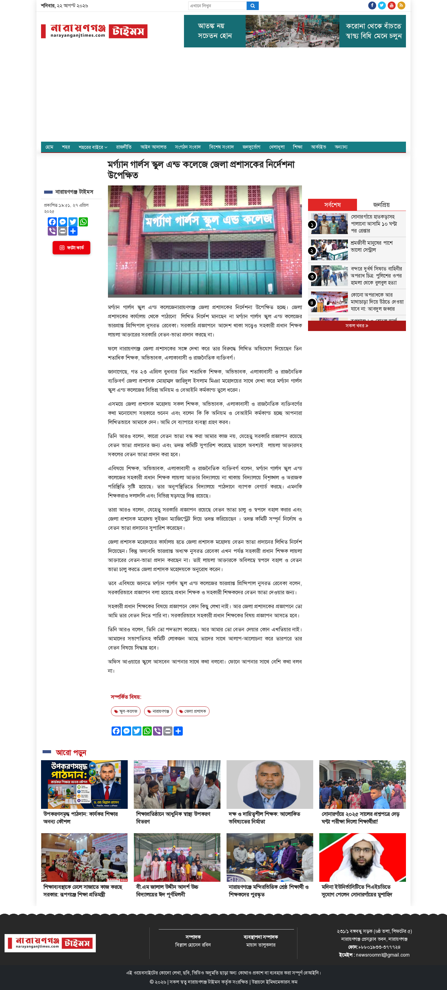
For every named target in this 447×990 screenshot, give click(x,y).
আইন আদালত (153, 147)
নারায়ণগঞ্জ (160, 711)
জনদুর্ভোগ (251, 147)
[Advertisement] (223, 96)
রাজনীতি (124, 147)
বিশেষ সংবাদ (222, 147)
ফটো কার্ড (75, 248)
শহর (66, 147)
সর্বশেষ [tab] (332, 205)
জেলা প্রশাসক (194, 711)
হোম (49, 147)
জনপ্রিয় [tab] (381, 205)
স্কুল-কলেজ (127, 711)
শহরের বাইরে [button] (91, 147)
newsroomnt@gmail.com (383, 955)
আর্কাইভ (318, 147)
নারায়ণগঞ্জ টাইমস (204, 982)
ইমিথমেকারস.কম (281, 982)
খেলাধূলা (277, 147)
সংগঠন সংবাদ (188, 147)
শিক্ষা (297, 147)
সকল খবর (356, 326)
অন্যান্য (341, 147)
